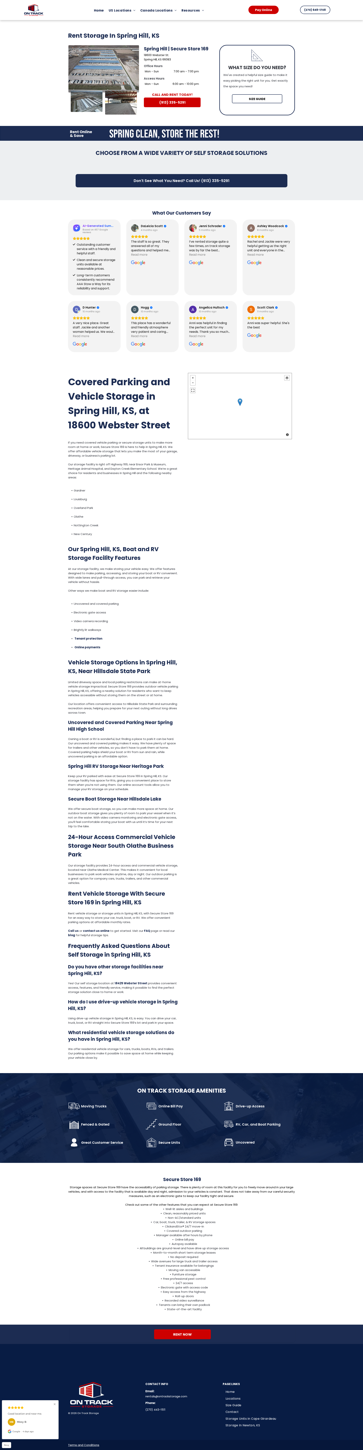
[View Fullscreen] (192, 390)
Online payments (87, 647)
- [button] (192, 382)
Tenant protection (88, 639)
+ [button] (192, 377)
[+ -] (240, 406)
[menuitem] (100, 10)
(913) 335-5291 (215, 180)
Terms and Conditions (83, 1445)
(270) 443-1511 (155, 1410)
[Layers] (287, 377)
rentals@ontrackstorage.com (166, 1396)
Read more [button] (139, 254)
